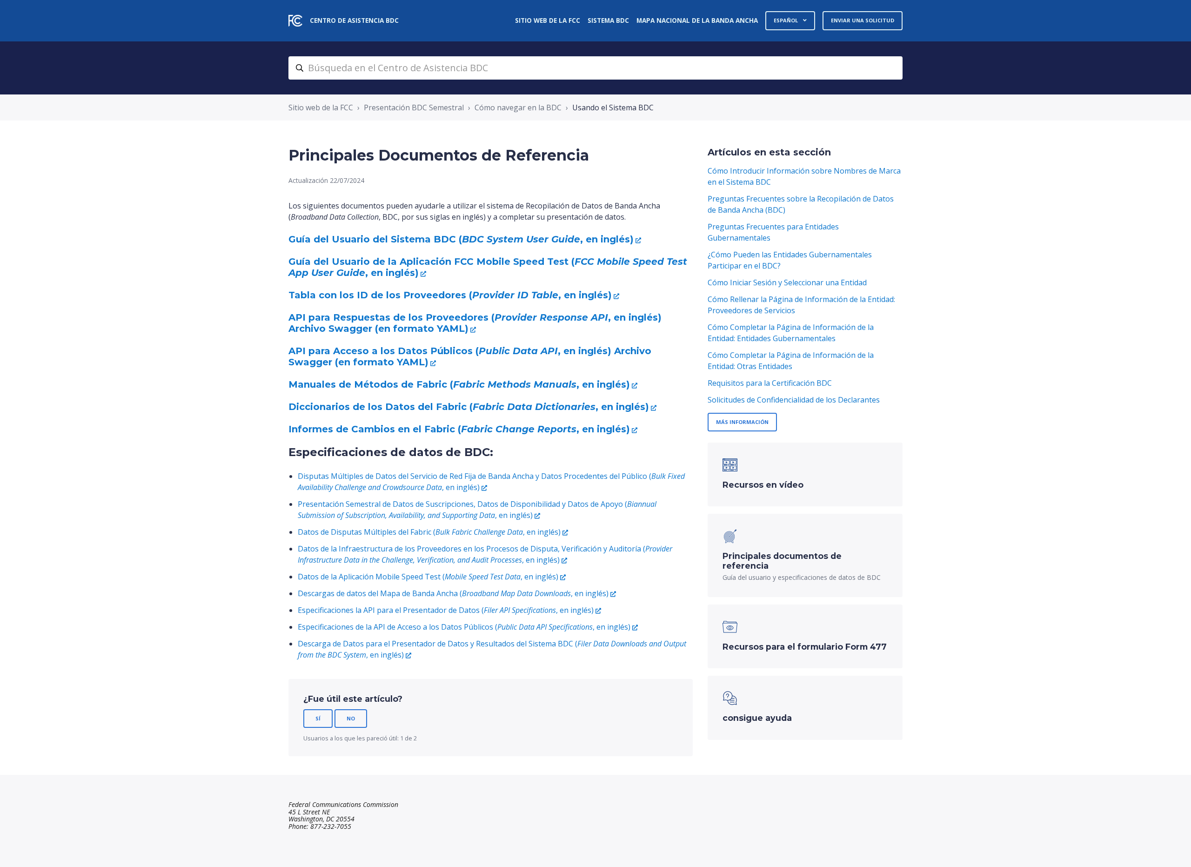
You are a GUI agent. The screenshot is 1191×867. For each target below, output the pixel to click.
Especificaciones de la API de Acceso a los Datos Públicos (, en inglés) (464, 627)
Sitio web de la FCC (547, 20)
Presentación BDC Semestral (414, 107)
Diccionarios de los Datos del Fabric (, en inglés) (468, 406)
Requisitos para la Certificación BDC (770, 383)
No (351, 718)
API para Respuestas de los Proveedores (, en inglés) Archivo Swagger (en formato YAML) (475, 323)
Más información (742, 421)
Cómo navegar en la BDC (518, 107)
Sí (318, 718)
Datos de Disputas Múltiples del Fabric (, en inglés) (429, 532)
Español (786, 20)
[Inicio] (295, 21)
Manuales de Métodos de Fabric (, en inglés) (459, 384)
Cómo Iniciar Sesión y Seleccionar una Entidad (787, 282)
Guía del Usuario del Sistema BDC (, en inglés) (461, 239)
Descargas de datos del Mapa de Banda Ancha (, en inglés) (453, 593)
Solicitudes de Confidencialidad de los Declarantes (794, 400)
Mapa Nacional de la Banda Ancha (697, 20)
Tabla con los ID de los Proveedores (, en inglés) (450, 295)
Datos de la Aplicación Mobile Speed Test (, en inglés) (428, 576)
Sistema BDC (608, 20)
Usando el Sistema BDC (613, 107)
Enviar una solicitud (862, 20)
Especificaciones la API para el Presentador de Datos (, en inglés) (446, 610)
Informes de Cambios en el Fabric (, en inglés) (459, 429)
